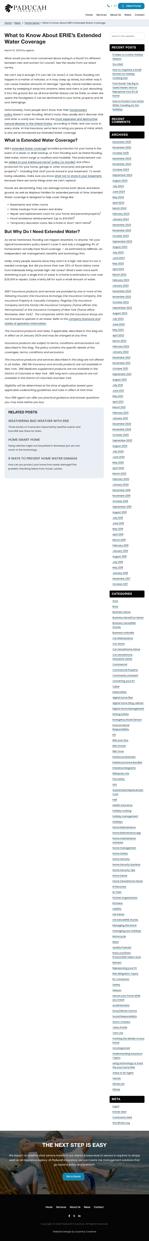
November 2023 (121, 230)
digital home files (122, 697)
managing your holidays (126, 930)
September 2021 (121, 374)
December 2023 (121, 224)
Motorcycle (119, 936)
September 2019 (121, 506)
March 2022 (119, 341)
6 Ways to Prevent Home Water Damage (42, 458)
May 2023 (118, 263)
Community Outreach (125, 675)
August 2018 (119, 556)
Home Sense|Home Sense (127, 881)
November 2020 (121, 429)
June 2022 (118, 324)
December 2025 (121, 142)
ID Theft (116, 892)
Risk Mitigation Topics (125, 973)
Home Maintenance (124, 827)
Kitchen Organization (124, 897)
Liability (116, 908)
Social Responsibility (124, 1016)
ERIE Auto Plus (120, 740)
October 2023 (120, 236)
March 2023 (119, 274)
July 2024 (118, 186)
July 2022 (118, 318)
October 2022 (120, 302)
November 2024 (121, 164)
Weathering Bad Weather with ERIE (38, 421)
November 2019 (121, 495)
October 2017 (120, 584)
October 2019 (120, 501)
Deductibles (119, 692)
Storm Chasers (121, 1022)
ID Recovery (119, 886)
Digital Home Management (128, 708)
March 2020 (119, 473)
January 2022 (120, 352)
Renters (116, 962)
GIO (114, 784)
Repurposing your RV (124, 968)
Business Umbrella (123, 632)
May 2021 (117, 396)
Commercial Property (125, 670)
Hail (114, 799)
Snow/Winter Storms (124, 1010)
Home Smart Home (24, 440)
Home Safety (120, 853)
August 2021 (119, 379)
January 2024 (120, 219)
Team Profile (119, 1027)
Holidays (117, 821)
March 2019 (119, 540)
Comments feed (122, 1117)
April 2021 (117, 401)
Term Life (117, 1033)
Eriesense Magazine (124, 768)
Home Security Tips (123, 870)
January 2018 (120, 573)
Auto (115, 601)
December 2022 (121, 291)
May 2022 (118, 329)
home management (124, 848)
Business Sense (121, 612)
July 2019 (117, 517)
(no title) (117, 64)
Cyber (116, 686)
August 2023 (119, 247)
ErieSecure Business (124, 757)
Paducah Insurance (26, 8)
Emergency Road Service (127, 719)
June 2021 (118, 390)
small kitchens (121, 1005)
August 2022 (119, 313)
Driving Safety (120, 714)
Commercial (119, 664)
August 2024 (119, 180)
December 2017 (121, 578)
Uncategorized (121, 1048)
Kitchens (117, 903)
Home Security (121, 859)
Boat (115, 606)
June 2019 (118, 523)
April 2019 (117, 534)
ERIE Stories (119, 745)
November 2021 (121, 363)
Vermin (116, 1078)
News (17, 23)
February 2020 (120, 479)
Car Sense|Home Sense (126, 649)
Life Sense (118, 914)
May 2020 (118, 462)
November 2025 (121, 147)
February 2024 (120, 213)
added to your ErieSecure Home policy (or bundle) (42, 162)
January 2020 (120, 484)
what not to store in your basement (78, 176)
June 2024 (118, 191)
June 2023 (118, 258)
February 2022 (120, 346)
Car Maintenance (122, 638)
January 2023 (120, 285)
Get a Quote (73, 1176)
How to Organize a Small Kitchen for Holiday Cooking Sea (126, 74)
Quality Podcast (121, 947)
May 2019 (117, 528)
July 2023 (118, 252)
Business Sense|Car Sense (127, 617)
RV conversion (120, 979)
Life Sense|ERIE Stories (125, 919)
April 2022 (118, 335)
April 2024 (118, 202)
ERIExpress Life (120, 773)
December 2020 (121, 423)
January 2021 (120, 418)
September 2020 (122, 440)
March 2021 (119, 407)
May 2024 (118, 197)
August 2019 (119, 512)
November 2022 (121, 296)
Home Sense (119, 875)
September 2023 (122, 241)
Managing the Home (124, 925)
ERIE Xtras (118, 751)
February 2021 (120, 412)
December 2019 (121, 490)
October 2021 (120, 368)
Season (116, 990)
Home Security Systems (126, 864)
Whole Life (118, 1084)
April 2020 (118, 468)
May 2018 (117, 567)
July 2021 (117, 385)
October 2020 (120, 435)
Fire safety (118, 779)
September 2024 (122, 175)
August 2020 (119, 446)
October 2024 (120, 169)
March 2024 (119, 208)
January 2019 (120, 551)
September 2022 (122, 307)
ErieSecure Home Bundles (127, 762)
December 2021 (121, 357)
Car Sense (118, 643)
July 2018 (117, 562)
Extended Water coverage (29, 148)
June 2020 (118, 457)
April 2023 (118, 269)
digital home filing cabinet (127, 703)
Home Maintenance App (126, 832)
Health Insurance (122, 805)
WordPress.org (121, 1122)
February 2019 (120, 545)
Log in (115, 1106)
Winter (116, 1089)
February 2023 (120, 280)
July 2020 (118, 451)
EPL (114, 734)
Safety (116, 984)
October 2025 (120, 153)
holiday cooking (121, 810)
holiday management (125, 816)
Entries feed (119, 1111)
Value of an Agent (123, 1072)
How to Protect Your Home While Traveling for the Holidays (128, 105)
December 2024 (121, 158)
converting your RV (123, 681)
